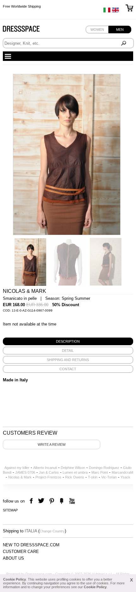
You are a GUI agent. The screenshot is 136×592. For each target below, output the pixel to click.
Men (120, 29)
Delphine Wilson (73, 468)
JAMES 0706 (25, 472)
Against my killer (16, 468)
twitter (42, 501)
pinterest (51, 501)
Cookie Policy (14, 579)
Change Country (52, 531)
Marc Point (99, 472)
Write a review (51, 444)
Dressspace (27, 30)
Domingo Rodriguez (104, 468)
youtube (71, 501)
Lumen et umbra (75, 472)
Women (97, 29)
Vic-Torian (109, 477)
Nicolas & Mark (20, 477)
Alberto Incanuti (45, 468)
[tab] (68, 341)
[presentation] (68, 341)
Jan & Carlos (49, 472)
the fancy (61, 501)
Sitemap (10, 510)
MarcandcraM (122, 472)
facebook (32, 501)
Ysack (125, 477)
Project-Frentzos (48, 477)
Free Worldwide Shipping (22, 7)
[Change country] (107, 11)
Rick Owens (74, 477)
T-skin (92, 477)
